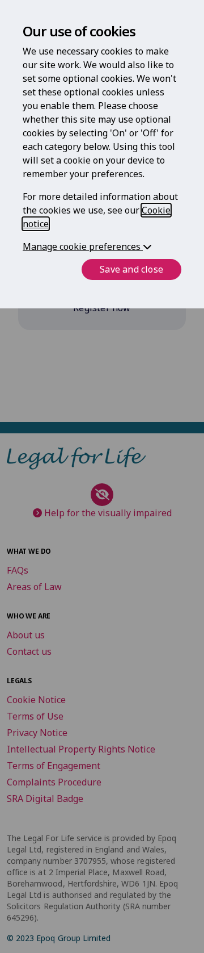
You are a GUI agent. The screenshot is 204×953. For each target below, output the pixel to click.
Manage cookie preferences (83, 246)
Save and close (131, 269)
